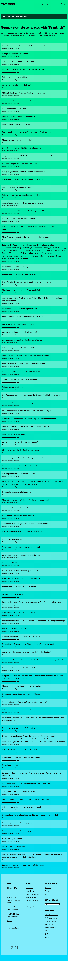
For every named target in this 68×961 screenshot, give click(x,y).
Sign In (65, 4)
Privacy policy (30, 907)
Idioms (47, 937)
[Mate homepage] (8, 4)
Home (38, 4)
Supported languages (33, 894)
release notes (16, 890)
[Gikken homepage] (13, 947)
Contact (59, 4)
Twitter (47, 891)
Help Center (52, 4)
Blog (46, 4)
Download (9, 893)
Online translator (51, 918)
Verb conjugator (50, 921)
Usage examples (50, 928)
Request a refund (31, 897)
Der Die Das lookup (51, 924)
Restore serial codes (33, 904)
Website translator (51, 915)
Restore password (32, 901)
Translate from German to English (10, 48)
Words (47, 931)
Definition (48, 934)
